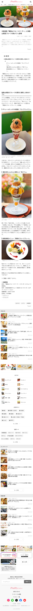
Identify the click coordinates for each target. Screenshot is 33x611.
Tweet (29, 49)
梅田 (4, 410)
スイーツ (11, 432)
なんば (4, 420)
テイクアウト (19, 435)
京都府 (11, 414)
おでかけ (18, 303)
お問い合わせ (16, 591)
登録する (28, 581)
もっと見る (15, 423)
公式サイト (6, 295)
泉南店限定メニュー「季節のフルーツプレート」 (17, 70)
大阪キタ (19, 414)
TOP (1, 4)
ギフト (12, 439)
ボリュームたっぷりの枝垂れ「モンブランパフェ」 (17, 64)
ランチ (18, 439)
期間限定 (29, 303)
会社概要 (14, 603)
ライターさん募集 (16, 594)
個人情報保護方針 (6, 605)
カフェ (3, 435)
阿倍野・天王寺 (12, 410)
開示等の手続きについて (25, 605)
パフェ (23, 303)
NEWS (5, 4)
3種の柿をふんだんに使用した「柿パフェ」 (17, 67)
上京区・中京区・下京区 (18, 417)
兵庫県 (4, 414)
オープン (25, 432)
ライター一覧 (16, 596)
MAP (11, 289)
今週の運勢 (10, 435)
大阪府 (22, 410)
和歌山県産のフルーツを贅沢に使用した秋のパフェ (17, 60)
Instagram (5, 297)
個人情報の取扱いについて (15, 605)
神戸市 (11, 420)
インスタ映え (5, 439)
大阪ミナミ (5, 417)
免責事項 (18, 603)
